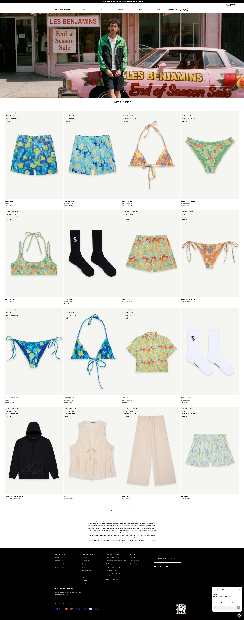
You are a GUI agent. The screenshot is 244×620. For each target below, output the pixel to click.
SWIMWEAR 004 (69, 201)
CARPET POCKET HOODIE (14, 496)
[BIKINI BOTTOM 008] (210, 253)
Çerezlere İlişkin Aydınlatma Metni (116, 561)
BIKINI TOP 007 (127, 201)
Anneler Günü (59, 564)
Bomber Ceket (86, 570)
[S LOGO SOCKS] (93, 253)
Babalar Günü (59, 567)
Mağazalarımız (134, 561)
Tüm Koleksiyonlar (87, 554)
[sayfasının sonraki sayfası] (135, 511)
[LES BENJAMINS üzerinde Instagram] (158, 566)
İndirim (57, 557)
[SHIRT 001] (151, 352)
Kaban (84, 567)
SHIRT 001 (125, 398)
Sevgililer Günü (60, 554)
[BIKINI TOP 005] (93, 352)
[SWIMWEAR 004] (93, 155)
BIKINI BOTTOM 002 (188, 201)
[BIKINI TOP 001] (34, 253)
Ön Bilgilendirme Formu (113, 564)
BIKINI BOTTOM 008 (188, 299)
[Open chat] (239, 615)
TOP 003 (67, 496)
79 (130, 511)
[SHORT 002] (210, 450)
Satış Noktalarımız (136, 564)
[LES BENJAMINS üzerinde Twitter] (164, 566)
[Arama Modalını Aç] (177, 10)
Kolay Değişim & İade (112, 554)
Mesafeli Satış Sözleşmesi (114, 567)
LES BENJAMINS (65, 603)
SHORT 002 (185, 496)
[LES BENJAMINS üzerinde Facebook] (155, 566)
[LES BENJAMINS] (63, 9)
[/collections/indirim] (122, 55)
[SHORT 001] (34, 155)
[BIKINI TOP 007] (151, 155)
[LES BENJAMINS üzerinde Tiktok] (161, 566)
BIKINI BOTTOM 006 (12, 398)
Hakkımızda (133, 557)
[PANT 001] (151, 450)
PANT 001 (125, 496)
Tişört (84, 574)
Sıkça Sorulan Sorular (112, 557)
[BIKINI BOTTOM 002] (210, 155)
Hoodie (84, 557)
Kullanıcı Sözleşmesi (112, 579)
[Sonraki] (148, 1)
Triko (83, 577)
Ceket (84, 564)
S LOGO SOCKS (69, 299)
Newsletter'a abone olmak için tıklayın (167, 559)
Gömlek (84, 580)
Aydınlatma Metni (111, 570)
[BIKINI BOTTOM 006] (34, 352)
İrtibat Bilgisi (134, 554)
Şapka (84, 584)
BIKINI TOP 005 (69, 398)
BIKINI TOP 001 (10, 299)
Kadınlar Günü (59, 561)
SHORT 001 (9, 201)
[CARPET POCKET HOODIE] (34, 450)
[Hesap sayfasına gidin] (181, 10)
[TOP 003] (93, 450)
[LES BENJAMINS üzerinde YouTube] (167, 566)
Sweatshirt (85, 561)
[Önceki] (96, 1)
